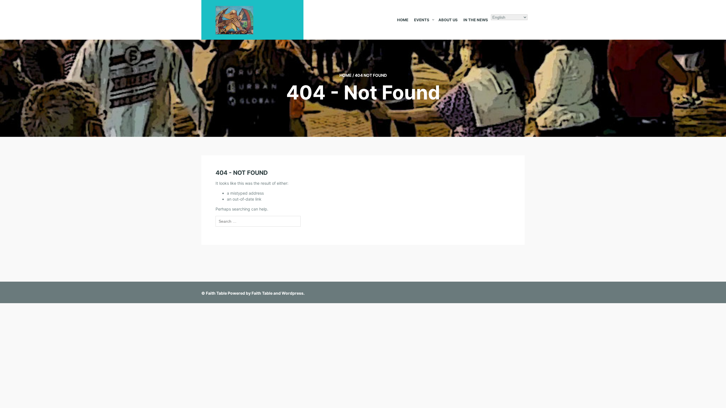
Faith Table (216, 293)
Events (421, 20)
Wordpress (292, 293)
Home (402, 20)
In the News (475, 20)
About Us (448, 20)
